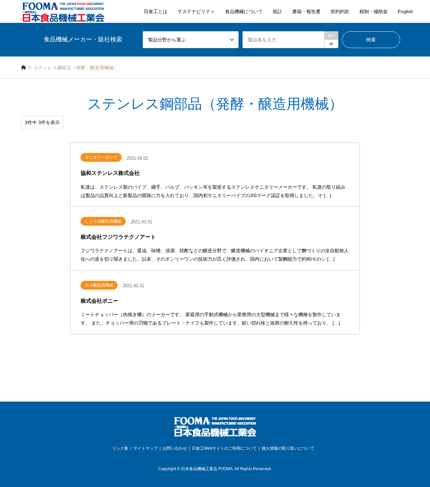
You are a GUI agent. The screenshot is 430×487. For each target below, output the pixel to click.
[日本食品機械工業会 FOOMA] (63, 11)
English (405, 11)
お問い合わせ (175, 448)
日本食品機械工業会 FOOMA (207, 468)
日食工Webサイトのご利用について (224, 448)
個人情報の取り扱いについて (288, 448)
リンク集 (120, 448)
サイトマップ (145, 448)
